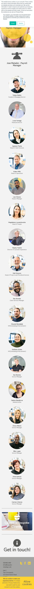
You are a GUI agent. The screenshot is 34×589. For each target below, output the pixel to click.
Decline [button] (21, 23)
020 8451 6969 (7, 563)
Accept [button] (13, 23)
